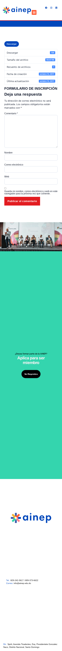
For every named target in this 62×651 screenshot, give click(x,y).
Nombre (8, 153)
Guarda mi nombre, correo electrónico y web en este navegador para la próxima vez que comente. (31, 192)
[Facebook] (46, 8)
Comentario (11, 113)
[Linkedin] (56, 8)
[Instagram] (51, 8)
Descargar (12, 44)
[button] (34, 12)
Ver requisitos (31, 374)
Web (6, 176)
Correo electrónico (13, 165)
